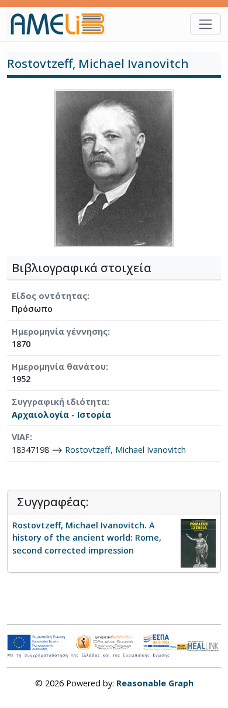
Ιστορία (94, 414)
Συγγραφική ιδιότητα (59, 401)
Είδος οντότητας (49, 295)
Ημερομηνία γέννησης (60, 331)
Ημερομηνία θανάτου (59, 366)
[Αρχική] (61, 24)
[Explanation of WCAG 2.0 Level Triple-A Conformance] (179, 646)
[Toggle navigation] (205, 24)
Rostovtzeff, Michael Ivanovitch (125, 449)
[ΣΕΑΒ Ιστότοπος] (204, 645)
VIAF (21, 436)
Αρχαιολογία (40, 414)
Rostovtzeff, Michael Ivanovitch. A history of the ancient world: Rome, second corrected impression (86, 538)
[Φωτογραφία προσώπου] (114, 167)
